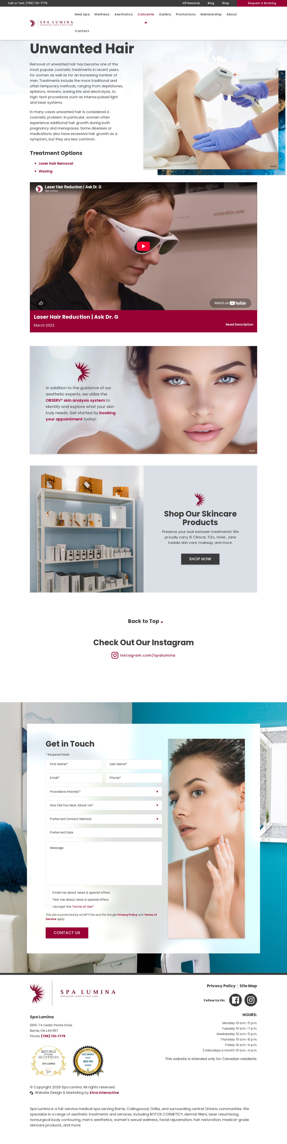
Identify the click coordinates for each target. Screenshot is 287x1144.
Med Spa (82, 14)
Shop (225, 3)
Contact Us (67, 933)
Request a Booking (262, 3)
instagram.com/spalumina (148, 656)
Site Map (248, 986)
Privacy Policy (127, 915)
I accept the (62, 906)
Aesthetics (123, 14)
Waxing (46, 171)
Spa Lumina (48, 1064)
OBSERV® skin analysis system (75, 401)
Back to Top (143, 621)
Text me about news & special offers (80, 899)
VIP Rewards (191, 3)
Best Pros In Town (49, 1052)
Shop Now (200, 559)
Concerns (146, 14)
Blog (211, 3)
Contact (82, 31)
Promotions (186, 14)
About (231, 14)
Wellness (102, 14)
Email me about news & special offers (81, 892)
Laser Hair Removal (56, 164)
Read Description (239, 324)
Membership (211, 14)
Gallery (165, 14)
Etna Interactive (104, 1093)
